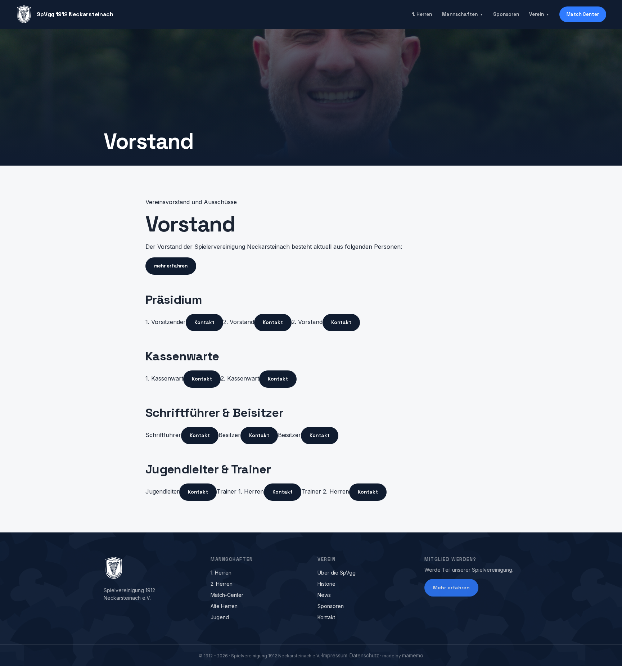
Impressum (334, 655)
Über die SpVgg (336, 573)
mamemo (412, 655)
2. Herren (222, 584)
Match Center (583, 14)
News (324, 595)
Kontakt (204, 322)
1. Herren (422, 14)
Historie (326, 584)
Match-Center (227, 595)
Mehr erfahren (451, 587)
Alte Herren (224, 606)
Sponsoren (506, 14)
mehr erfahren (171, 266)
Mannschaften (462, 14)
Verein (539, 14)
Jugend (220, 617)
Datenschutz (364, 655)
